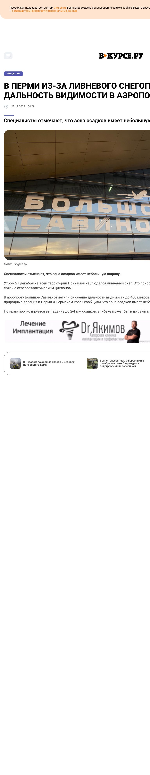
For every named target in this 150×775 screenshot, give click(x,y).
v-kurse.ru (60, 7)
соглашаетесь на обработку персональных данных (45, 10)
